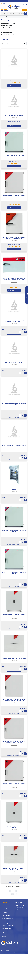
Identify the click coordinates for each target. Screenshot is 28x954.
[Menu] (2, 3)
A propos (4, 905)
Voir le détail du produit (14, 85)
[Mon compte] (23, 4)
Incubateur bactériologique (8, 23)
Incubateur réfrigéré (6, 25)
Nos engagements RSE (7, 908)
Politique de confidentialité (8, 925)
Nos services (4, 912)
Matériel (17, 909)
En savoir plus (14, 77)
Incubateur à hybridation (7, 32)
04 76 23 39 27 (5, 934)
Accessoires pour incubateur (8, 34)
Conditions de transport (7, 918)
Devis (24, 10)
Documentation (19, 912)
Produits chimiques (20, 905)
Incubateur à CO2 (5, 30)
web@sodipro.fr (5, 936)
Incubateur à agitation (7, 27)
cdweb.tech (24, 952)
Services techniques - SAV (8, 910)
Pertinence (13, 43)
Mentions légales (6, 921)
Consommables (19, 907)
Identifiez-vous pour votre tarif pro (14, 334)
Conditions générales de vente (9, 923)
